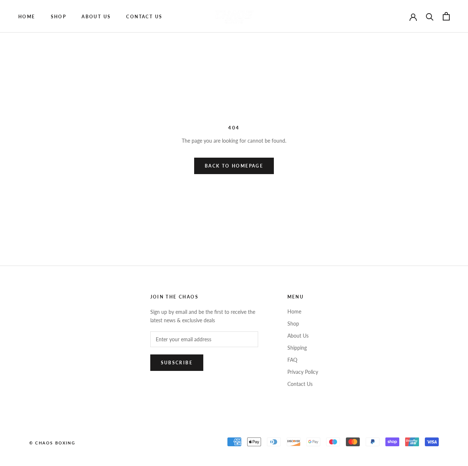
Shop (59, 16)
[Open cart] (446, 16)
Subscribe (177, 362)
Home (26, 16)
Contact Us (300, 384)
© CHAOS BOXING (52, 442)
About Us (96, 16)
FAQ (292, 360)
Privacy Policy (302, 372)
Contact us (144, 16)
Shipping (297, 348)
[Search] (430, 16)
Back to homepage (234, 166)
